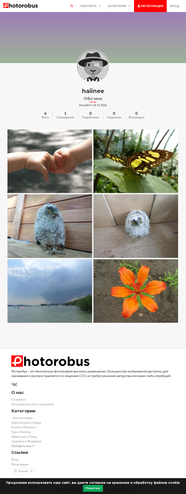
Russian (23, 471)
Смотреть (88, 6)
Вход (174, 6)
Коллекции (136, 117)
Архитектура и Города (26, 422)
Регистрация (151, 6)
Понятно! (93, 488)
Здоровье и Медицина (26, 441)
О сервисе (18, 399)
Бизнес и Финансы (23, 427)
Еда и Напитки (21, 432)
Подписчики (90, 117)
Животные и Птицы (24, 436)
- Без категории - (22, 418)
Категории (117, 6)
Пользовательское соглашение (32, 404)
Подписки (114, 117)
